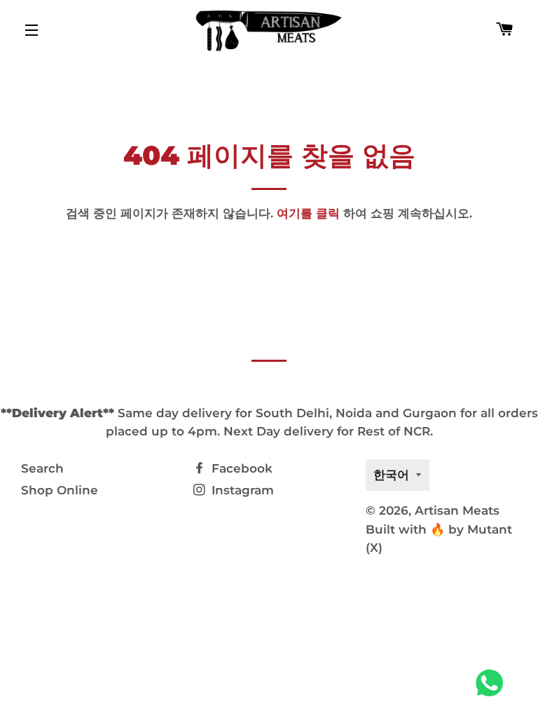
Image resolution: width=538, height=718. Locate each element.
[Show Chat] (493, 683)
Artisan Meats (457, 510)
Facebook (240, 468)
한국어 (391, 475)
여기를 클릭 (308, 213)
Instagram (241, 490)
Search (42, 468)
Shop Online (59, 490)
